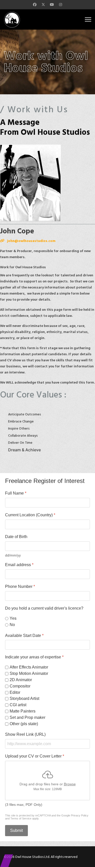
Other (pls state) (24, 723)
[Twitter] (43, 5)
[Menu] (88, 19)
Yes (13, 618)
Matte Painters (22, 711)
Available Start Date (24, 635)
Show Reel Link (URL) (25, 734)
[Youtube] (52, 5)
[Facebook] (34, 5)
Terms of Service (20, 818)
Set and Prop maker (27, 717)
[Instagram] (60, 5)
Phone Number (20, 586)
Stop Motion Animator (29, 673)
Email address (19, 565)
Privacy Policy (79, 815)
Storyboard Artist (24, 698)
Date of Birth (16, 537)
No (12, 625)
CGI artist (18, 705)
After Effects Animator (29, 667)
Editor (15, 692)
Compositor (20, 686)
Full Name (15, 493)
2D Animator (21, 680)
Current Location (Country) (30, 515)
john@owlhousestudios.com (31, 241)
